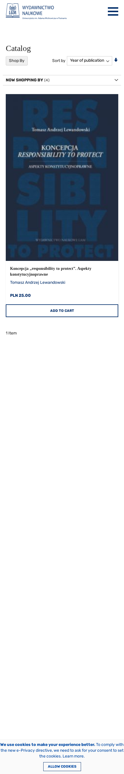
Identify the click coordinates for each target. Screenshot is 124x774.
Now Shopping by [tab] (24, 80)
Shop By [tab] (17, 60)
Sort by (58, 60)
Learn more (73, 756)
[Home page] (36, 11)
